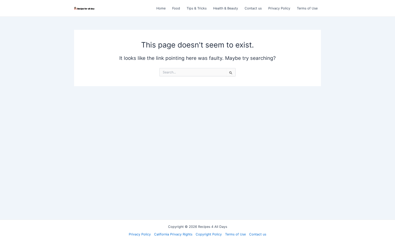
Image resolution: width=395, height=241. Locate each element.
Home (161, 8)
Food (176, 8)
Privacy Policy (279, 8)
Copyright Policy (209, 234)
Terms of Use (307, 8)
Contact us (253, 8)
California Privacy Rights (173, 234)
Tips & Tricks (197, 8)
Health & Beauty (225, 8)
